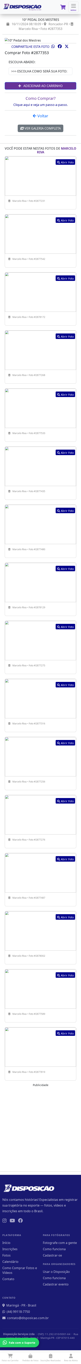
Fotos (6, 1255)
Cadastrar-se (52, 1255)
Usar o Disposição (56, 1272)
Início (6, 1243)
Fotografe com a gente (60, 1243)
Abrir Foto (67, 162)
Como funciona (54, 1249)
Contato (8, 1279)
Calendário (10, 1261)
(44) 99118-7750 (18, 1311)
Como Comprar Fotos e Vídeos (19, 1270)
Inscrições (9, 1249)
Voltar (42, 116)
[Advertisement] (40, 1127)
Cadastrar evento (56, 1284)
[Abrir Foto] (40, 175)
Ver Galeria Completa (42, 128)
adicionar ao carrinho (43, 86)
